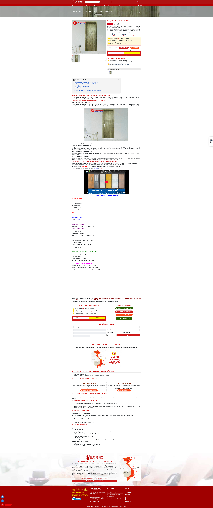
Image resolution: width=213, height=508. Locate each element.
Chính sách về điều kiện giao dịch (114, 501)
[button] (3, 497)
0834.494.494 (135, 47)
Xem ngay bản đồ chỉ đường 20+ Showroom (88, 390)
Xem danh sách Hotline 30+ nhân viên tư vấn (124, 311)
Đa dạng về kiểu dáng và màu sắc (81, 89)
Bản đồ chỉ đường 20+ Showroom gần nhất (123, 308)
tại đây (102, 168)
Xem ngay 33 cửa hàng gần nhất (87, 478)
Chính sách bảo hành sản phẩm (113, 494)
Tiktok (128, 496)
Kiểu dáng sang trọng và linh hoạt (81, 85)
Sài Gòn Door (78, 219)
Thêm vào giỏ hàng (124, 47)
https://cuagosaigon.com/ (77, 217)
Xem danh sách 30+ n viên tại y (123, 390)
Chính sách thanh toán (111, 492)
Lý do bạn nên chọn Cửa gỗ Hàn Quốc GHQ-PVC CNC (85, 83)
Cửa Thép (89, 5)
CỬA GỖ (82, 5)
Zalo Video (129, 501)
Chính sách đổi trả (110, 496)
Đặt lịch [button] (211, 140)
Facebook (129, 492)
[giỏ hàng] (138, 5)
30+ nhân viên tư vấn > (125, 64)
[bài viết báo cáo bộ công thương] (80, 499)
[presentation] (72, 59)
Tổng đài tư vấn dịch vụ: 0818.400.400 (95, 480)
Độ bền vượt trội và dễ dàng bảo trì (82, 86)
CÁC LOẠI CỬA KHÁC (109, 5)
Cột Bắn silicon (127, 332)
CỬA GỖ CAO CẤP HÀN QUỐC (89, 11)
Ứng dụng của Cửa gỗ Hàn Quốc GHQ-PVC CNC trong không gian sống (88, 90)
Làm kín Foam (110, 332)
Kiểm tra (128, 335)
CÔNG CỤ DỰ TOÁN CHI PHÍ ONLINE (123, 318)
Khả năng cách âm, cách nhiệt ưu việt (82, 87)
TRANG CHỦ (74, 11)
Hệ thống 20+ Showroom (117, 64)
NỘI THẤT (127, 5)
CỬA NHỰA (75, 5)
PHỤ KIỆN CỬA (119, 5)
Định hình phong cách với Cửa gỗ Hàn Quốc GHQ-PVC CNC (86, 82)
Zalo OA (128, 499)
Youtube (128, 494)
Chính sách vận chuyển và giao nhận (114, 498)
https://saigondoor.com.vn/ (77, 215)
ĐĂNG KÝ (132, 52)
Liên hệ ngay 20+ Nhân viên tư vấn (102, 478)
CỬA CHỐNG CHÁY (98, 5)
